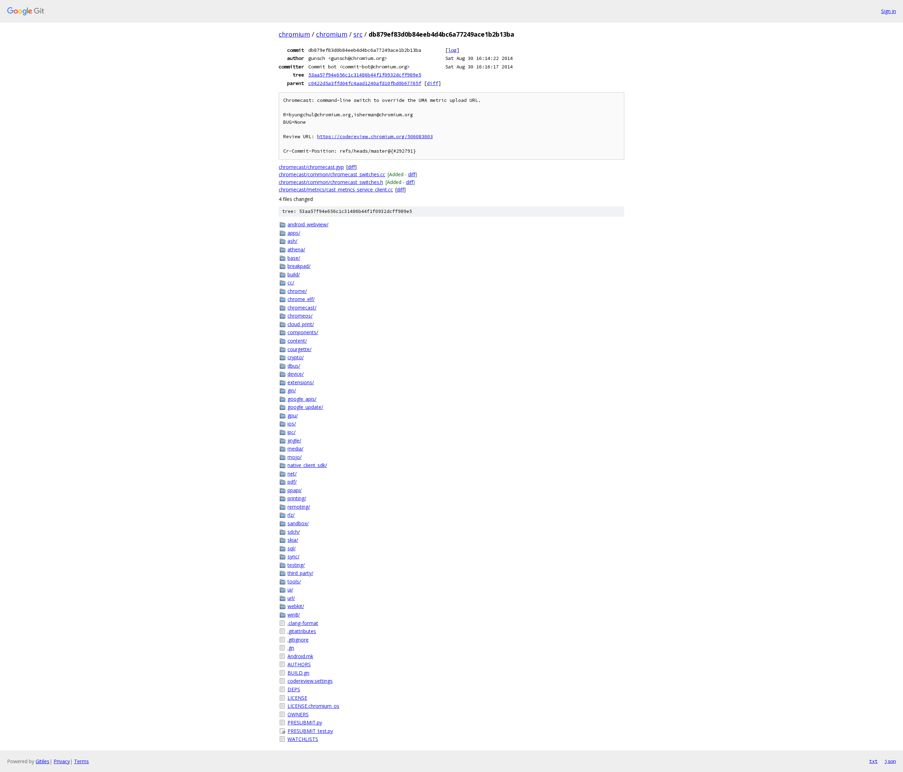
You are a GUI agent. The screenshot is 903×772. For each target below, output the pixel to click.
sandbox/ (298, 523)
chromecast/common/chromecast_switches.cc (332, 174)
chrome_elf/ (301, 299)
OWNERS (298, 714)
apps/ (293, 232)
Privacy (62, 761)
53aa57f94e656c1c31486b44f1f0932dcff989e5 (364, 75)
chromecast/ (301, 307)
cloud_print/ (300, 324)
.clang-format (302, 623)
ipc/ (291, 432)
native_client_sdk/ (307, 465)
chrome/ (297, 291)
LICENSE (297, 697)
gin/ (291, 390)
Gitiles (42, 761)
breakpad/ (298, 266)
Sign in (888, 11)
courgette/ (299, 349)
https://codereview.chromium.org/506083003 (375, 137)
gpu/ (292, 415)
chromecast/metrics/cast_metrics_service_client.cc (336, 189)
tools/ (294, 581)
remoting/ (298, 506)
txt (873, 761)
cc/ (290, 282)
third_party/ (300, 573)
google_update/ (305, 407)
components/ (302, 332)
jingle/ (294, 440)
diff (432, 83)
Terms (81, 761)
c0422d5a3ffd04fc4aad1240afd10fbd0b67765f (364, 83)
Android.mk (300, 656)
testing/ (296, 565)
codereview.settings (310, 681)
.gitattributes (301, 631)
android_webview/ (307, 224)
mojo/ (294, 457)
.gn (290, 647)
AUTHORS (299, 664)
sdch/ (293, 531)
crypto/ (295, 357)
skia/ (292, 540)
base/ (293, 258)
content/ (297, 340)
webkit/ (295, 606)
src (358, 34)
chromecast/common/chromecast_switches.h (331, 182)
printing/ (296, 498)
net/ (292, 473)
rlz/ (291, 514)
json (890, 761)
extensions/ (300, 382)
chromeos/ (300, 315)
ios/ (291, 423)
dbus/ (293, 365)
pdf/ (292, 481)
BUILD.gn (298, 672)
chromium (294, 34)
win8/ (293, 614)
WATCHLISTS (302, 739)
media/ (295, 448)
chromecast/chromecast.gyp (311, 167)
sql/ (291, 548)
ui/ (290, 589)
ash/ (292, 241)
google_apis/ (301, 399)
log (452, 50)
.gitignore (298, 639)
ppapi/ (294, 490)
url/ (291, 598)
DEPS (293, 689)
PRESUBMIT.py (304, 722)
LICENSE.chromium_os (313, 706)
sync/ (293, 556)
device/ (295, 373)
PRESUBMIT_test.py (310, 731)
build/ (293, 274)
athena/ (296, 249)
